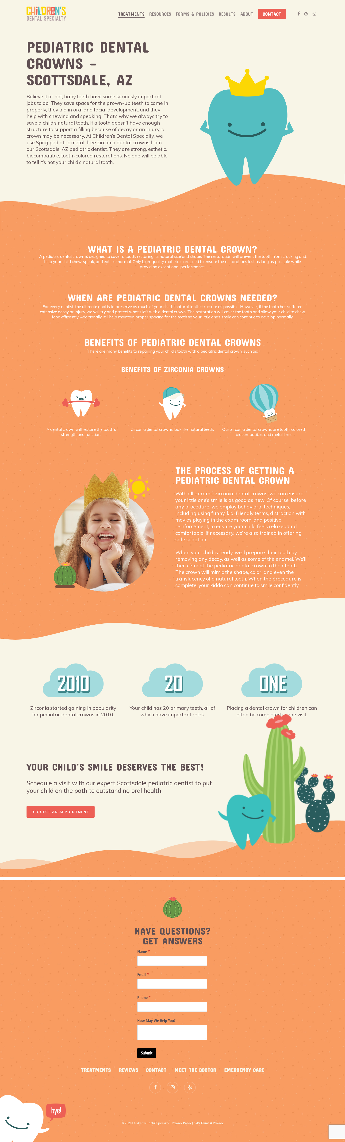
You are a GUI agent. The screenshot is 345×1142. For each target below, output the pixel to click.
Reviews (128, 1069)
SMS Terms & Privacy (208, 1123)
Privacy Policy (182, 1123)
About (246, 13)
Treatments (131, 13)
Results (227, 13)
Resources (160, 13)
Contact (272, 13)
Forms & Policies (195, 13)
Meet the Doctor (195, 1069)
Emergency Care (244, 1069)
